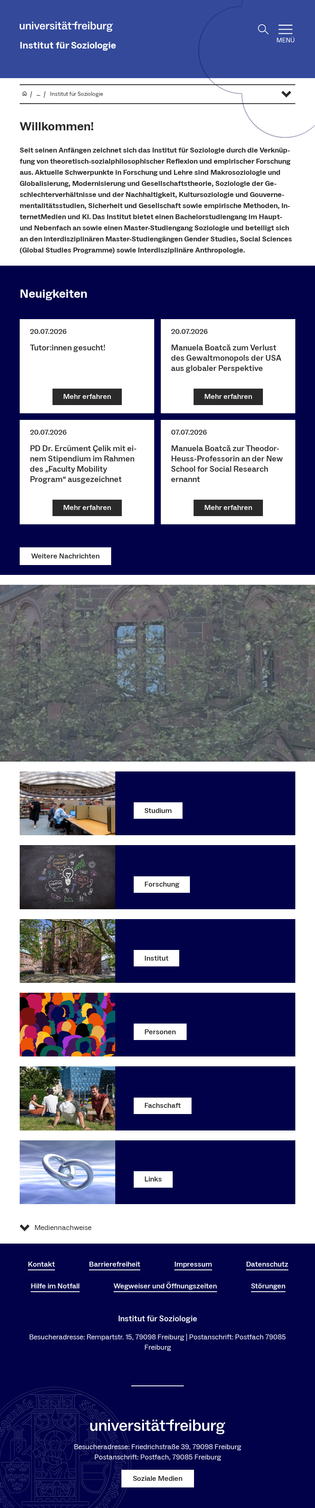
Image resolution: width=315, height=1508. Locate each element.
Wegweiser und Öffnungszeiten (165, 1286)
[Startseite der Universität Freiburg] (66, 28)
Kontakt (41, 1264)
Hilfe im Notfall (55, 1286)
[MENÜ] (285, 29)
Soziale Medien (158, 1478)
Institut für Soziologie (68, 45)
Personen (160, 1032)
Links (153, 1179)
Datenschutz (267, 1264)
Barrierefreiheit (114, 1264)
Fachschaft (162, 1105)
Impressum (193, 1264)
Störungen (268, 1286)
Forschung (161, 884)
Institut (156, 958)
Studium (158, 810)
